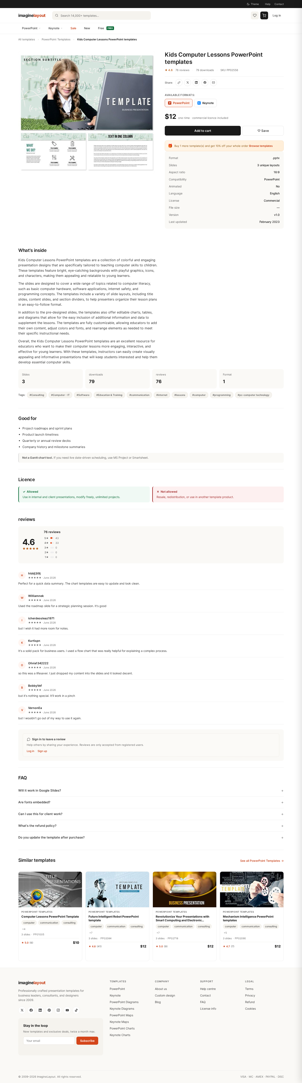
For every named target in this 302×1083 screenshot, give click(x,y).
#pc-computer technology (253, 394)
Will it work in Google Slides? (39, 790)
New (87, 28)
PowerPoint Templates (56, 39)
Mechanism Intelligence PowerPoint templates (248, 918)
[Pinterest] (49, 1010)
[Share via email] (213, 82)
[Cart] (264, 15)
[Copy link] (178, 82)
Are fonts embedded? (34, 802)
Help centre (208, 989)
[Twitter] (22, 1010)
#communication (139, 394)
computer (29, 922)
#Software (83, 394)
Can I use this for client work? (40, 814)
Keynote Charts (120, 1035)
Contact (279, 4)
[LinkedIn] (40, 1010)
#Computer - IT (60, 394)
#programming (222, 394)
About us (161, 989)
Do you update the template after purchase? (51, 837)
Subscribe (87, 1040)
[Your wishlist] (255, 15)
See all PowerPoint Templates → (262, 860)
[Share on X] (187, 82)
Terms (249, 989)
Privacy (250, 995)
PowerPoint (29, 28)
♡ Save (263, 131)
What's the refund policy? (37, 826)
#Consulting (37, 394)
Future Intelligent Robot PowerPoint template (114, 918)
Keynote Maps (119, 1021)
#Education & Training (109, 394)
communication (49, 922)
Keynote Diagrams (122, 1008)
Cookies (250, 1008)
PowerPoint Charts (122, 1028)
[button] (86, 112)
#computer (199, 394)
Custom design (165, 995)
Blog (158, 1002)
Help (267, 4)
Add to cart (202, 131)
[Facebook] (31, 1010)
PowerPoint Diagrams (124, 1002)
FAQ (203, 1002)
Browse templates (261, 145)
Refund (250, 1002)
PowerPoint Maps (121, 1015)
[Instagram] (58, 1010)
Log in (277, 15)
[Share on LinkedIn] (196, 82)
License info (208, 1008)
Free (105, 28)
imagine (32, 15)
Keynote (53, 28)
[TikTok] (76, 1010)
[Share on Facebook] (204, 82)
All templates (26, 39)
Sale (73, 28)
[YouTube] (67, 1010)
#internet (161, 394)
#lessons (179, 394)
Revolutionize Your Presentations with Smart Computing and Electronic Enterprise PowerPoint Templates (182, 918)
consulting (69, 922)
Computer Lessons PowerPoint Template (50, 916)
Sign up (42, 751)
